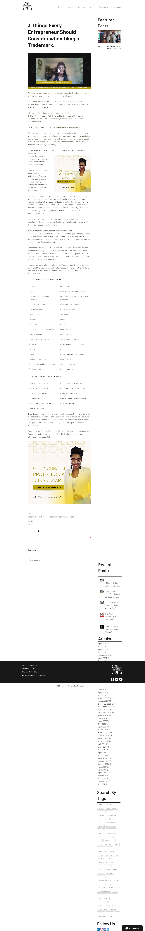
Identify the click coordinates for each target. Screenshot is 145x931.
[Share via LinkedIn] (39, 531)
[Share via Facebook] (29, 531)
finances (100, 905)
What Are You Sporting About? (105, 858)
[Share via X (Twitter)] (34, 531)
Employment (101, 815)
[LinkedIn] (98, 929)
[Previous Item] (101, 37)
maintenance (101, 876)
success (100, 826)
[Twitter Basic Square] (108, 929)
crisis (100, 869)
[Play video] (59, 71)
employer (107, 866)
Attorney (116, 880)
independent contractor (111, 833)
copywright (101, 873)
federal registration (103, 909)
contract (100, 822)
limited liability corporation (104, 891)
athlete (100, 837)
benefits (106, 898)
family (115, 905)
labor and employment (103, 819)
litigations (112, 851)
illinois (100, 840)
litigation (100, 833)
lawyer (116, 844)
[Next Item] (118, 37)
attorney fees (110, 884)
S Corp (100, 866)
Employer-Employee (112, 815)
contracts (101, 808)
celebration (101, 912)
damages (115, 869)
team (112, 862)
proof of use (42, 517)
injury (100, 898)
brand (117, 912)
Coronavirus (109, 873)
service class (68, 517)
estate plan (113, 909)
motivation (101, 884)
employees (109, 811)
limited (115, 891)
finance (100, 844)
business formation (103, 862)
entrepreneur (115, 819)
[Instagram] (101, 929)
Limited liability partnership (105, 880)
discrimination (108, 844)
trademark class (55, 517)
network (111, 887)
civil (113, 840)
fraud (116, 855)
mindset (111, 902)
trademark (32, 517)
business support (102, 902)
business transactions (111, 808)
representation (111, 829)
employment (110, 912)
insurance (108, 905)
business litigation (102, 851)
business (100, 804)
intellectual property (110, 826)
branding (110, 916)
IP (103, 829)
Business (31, 521)
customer (109, 848)
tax (106, 837)
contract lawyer (102, 887)
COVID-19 (107, 840)
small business (109, 804)
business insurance (103, 894)
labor (114, 866)
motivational (109, 855)
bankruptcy (113, 894)
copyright (112, 837)
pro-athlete (107, 869)
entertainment (102, 916)
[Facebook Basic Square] (104, 929)
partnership (101, 848)
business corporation (110, 822)
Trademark (31, 524)
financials (101, 855)
